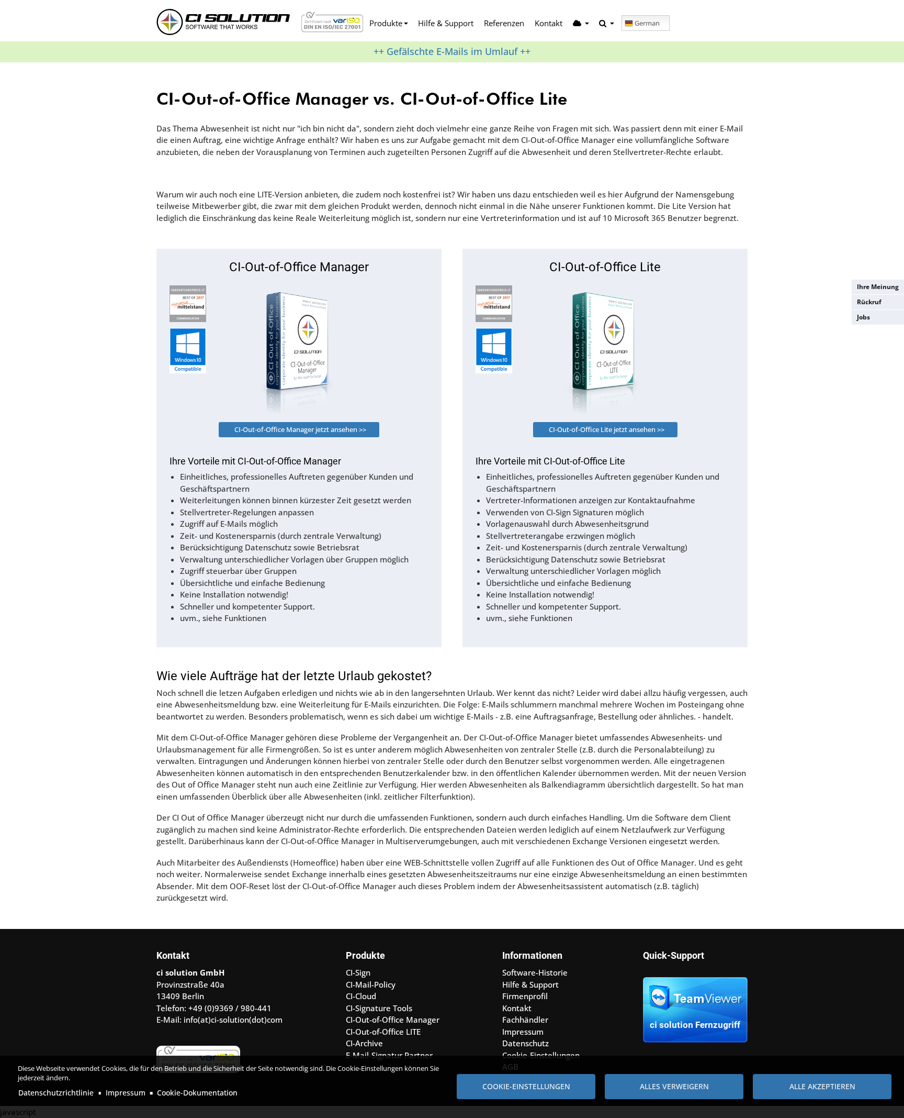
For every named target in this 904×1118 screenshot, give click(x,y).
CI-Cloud (361, 996)
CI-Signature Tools (379, 1008)
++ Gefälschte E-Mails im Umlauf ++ (452, 51)
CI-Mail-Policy (371, 984)
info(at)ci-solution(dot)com (233, 1019)
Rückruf (869, 301)
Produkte (385, 23)
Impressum (125, 1093)
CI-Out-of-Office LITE (383, 1031)
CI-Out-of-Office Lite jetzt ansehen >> (606, 429)
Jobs (863, 317)
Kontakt (548, 23)
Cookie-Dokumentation (197, 1093)
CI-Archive (364, 1043)
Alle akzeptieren (822, 1086)
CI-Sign (358, 972)
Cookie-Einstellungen (526, 1086)
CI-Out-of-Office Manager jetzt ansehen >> (300, 429)
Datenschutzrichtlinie (56, 1093)
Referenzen (504, 23)
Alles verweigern (674, 1086)
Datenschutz (525, 1043)
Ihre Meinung (878, 286)
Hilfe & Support (445, 23)
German (647, 23)
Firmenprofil (525, 996)
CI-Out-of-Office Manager (392, 1019)
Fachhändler (525, 1019)
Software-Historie (535, 972)
